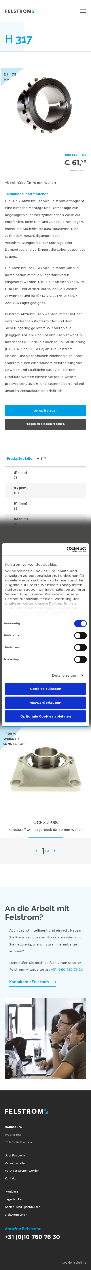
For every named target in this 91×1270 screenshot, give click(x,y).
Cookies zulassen (45, 689)
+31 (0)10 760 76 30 (67, 970)
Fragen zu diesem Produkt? (45, 423)
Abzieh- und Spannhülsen (22, 1207)
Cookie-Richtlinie (74, 1262)
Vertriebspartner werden (22, 1170)
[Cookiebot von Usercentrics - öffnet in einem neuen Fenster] (66, 549)
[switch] (80, 635)
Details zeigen (64, 675)
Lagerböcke (13, 1199)
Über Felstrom (15, 1155)
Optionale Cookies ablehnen (45, 716)
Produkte (11, 1191)
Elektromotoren (16, 1214)
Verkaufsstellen (45, 410)
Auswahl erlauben (45, 702)
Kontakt (10, 1178)
